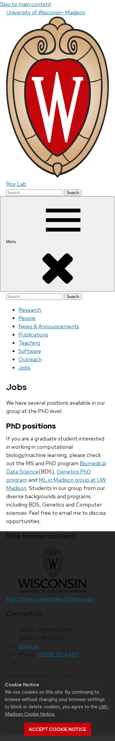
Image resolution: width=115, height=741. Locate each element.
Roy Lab (16, 183)
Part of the (50, 599)
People (27, 318)
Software (29, 351)
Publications (33, 334)
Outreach (30, 359)
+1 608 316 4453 (57, 654)
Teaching (29, 342)
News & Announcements (48, 326)
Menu (11, 241)
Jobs (24, 367)
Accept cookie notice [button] (57, 729)
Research (29, 309)
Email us (28, 646)
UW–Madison (45, 12)
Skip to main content (25, 4)
